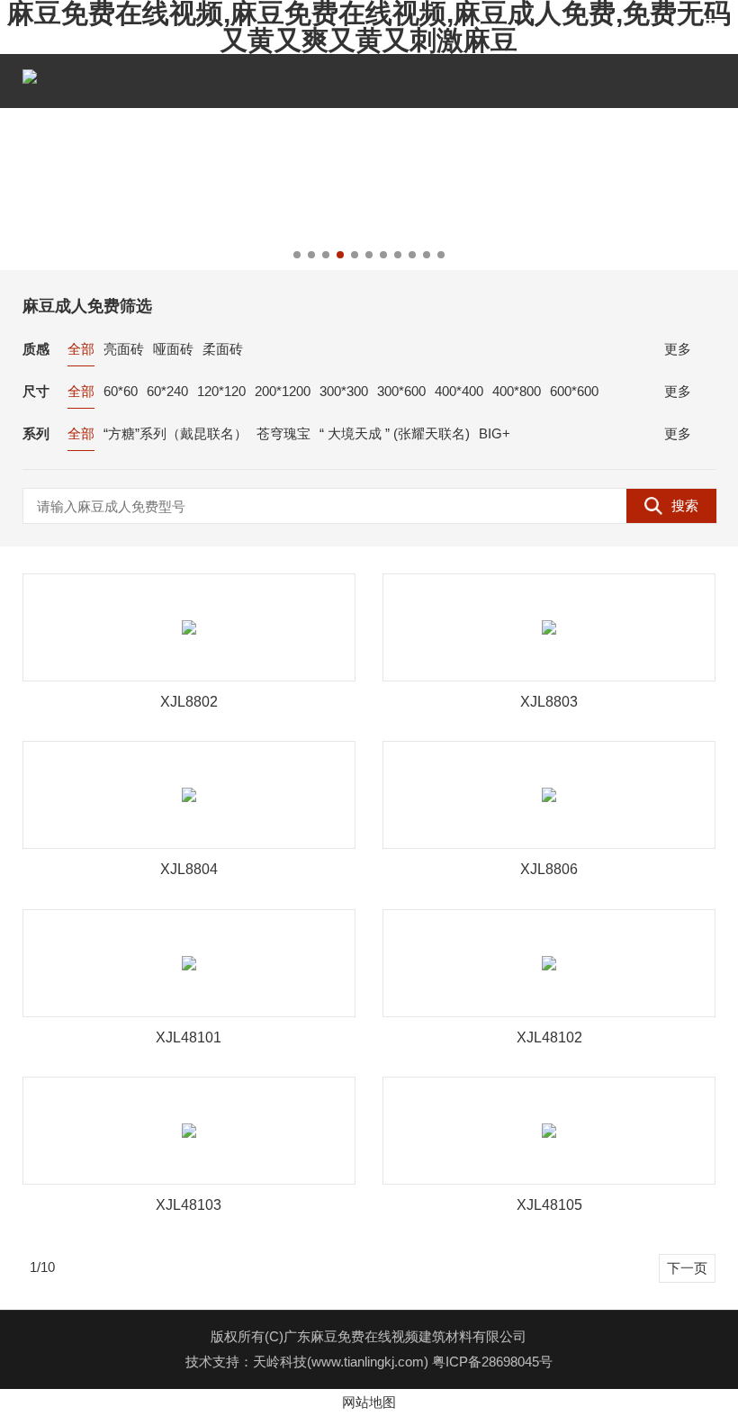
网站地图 (369, 1402)
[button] (297, 254)
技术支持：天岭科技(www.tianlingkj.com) (308, 1361)
